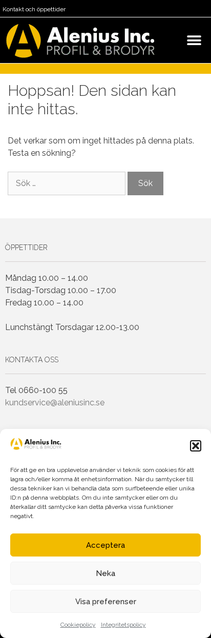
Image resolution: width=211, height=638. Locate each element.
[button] (196, 446)
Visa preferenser (105, 601)
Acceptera (105, 545)
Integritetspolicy (123, 624)
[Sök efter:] (68, 183)
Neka (105, 573)
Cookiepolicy (78, 624)
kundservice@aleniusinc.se (54, 402)
